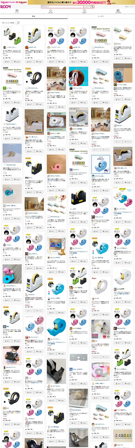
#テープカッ (126, 89)
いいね (17, 61)
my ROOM (118, 11)
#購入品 (49, 179)
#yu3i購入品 (120, 294)
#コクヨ (120, 89)
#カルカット (60, 342)
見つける (51, 11)
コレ (8, 61)
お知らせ (84, 11)
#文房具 (32, 382)
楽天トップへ (129, 6)
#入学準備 (6, 289)
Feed (17, 11)
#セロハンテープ (52, 342)
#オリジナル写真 (30, 216)
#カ (81, 174)
